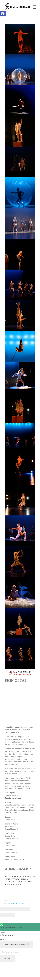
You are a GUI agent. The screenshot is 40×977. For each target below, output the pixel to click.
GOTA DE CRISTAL (13, 879)
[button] (3, 13)
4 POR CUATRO (29, 877)
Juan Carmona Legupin (14, 798)
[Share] (11, 909)
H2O (29, 882)
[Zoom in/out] (26, 909)
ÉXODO (7, 877)
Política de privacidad (17, 903)
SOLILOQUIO (17, 877)
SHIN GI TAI (21, 882)
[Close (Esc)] (3, 909)
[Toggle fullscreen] (18, 909)
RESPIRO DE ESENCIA (13, 884)
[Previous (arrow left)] (3, 915)
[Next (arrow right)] (11, 915)
